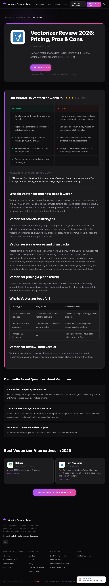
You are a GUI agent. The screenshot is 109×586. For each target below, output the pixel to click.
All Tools (32, 556)
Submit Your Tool (94, 4)
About (57, 4)
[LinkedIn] (5, 542)
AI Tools (6, 556)
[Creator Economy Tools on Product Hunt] (91, 579)
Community (7, 567)
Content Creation (22, 17)
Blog (49, 4)
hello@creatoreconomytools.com (24, 536)
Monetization (8, 563)
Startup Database (36, 567)
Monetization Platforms (59, 563)
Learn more (73, 74)
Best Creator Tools (58, 556)
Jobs (66, 4)
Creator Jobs (34, 571)
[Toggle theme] (104, 4)
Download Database (76, 4)
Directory (40, 4)
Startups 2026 (56, 560)
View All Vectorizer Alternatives (52, 492)
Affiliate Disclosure (83, 556)
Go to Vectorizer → (41, 67)
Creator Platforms (57, 567)
